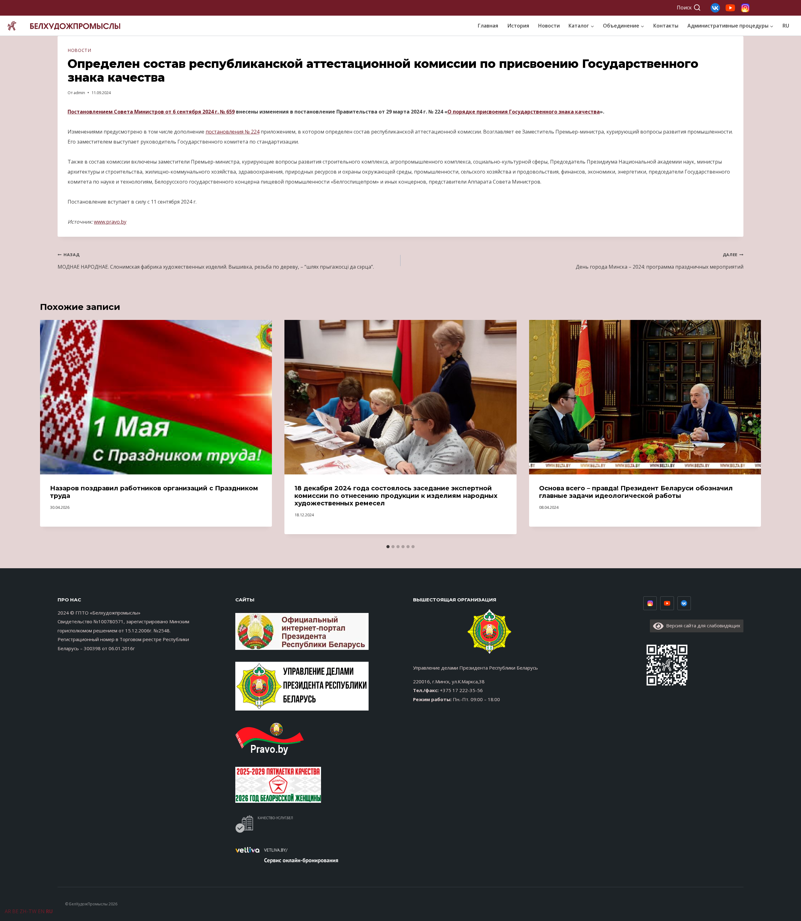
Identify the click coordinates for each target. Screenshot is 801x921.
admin (79, 92)
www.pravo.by (110, 221)
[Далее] (751, 430)
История (518, 25)
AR (8, 911)
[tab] (388, 546)
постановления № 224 (232, 131)
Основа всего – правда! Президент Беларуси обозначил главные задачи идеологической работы (636, 491)
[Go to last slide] (50, 430)
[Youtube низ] (667, 603)
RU (786, 25)
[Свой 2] (730, 8)
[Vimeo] (684, 603)
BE (15, 911)
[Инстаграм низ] (650, 603)
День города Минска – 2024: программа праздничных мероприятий (659, 261)
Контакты (665, 25)
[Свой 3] (715, 8)
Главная (488, 25)
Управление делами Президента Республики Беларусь (475, 668)
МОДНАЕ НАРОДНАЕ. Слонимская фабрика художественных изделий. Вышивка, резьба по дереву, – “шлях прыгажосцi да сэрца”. (216, 261)
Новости (549, 25)
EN (41, 911)
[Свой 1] (745, 8)
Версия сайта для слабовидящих (702, 625)
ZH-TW (28, 911)
